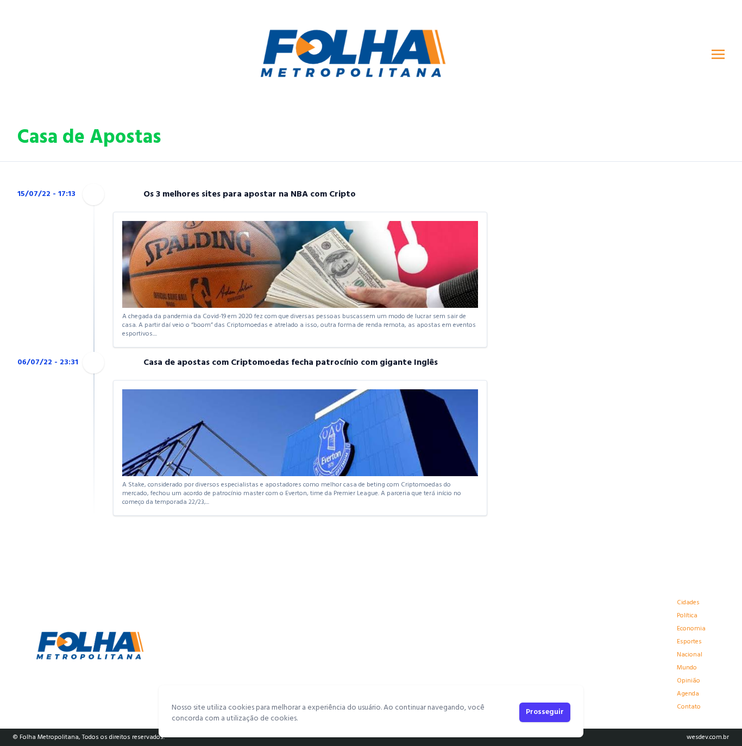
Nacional (689, 654)
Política (687, 615)
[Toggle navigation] (718, 54)
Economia (691, 628)
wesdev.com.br (708, 737)
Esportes (689, 641)
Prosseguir (545, 712)
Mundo (687, 667)
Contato (689, 706)
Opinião (688, 680)
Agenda (688, 693)
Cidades (688, 602)
